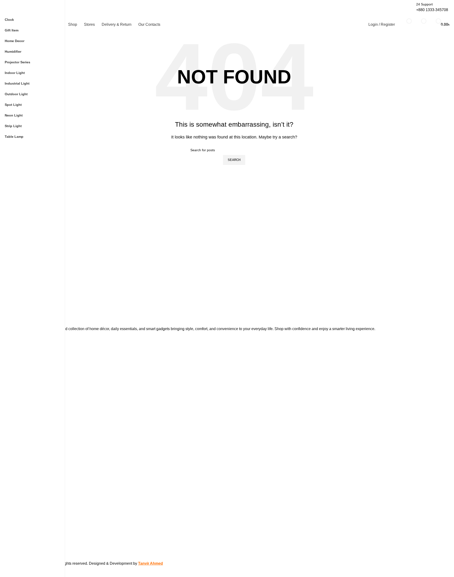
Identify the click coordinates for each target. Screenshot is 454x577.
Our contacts (27, 434)
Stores (22, 426)
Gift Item (24, 376)
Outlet (22, 450)
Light (21, 360)
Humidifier (25, 384)
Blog (21, 468)
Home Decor (27, 368)
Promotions (26, 418)
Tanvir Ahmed (150, 563)
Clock (22, 400)
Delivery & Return (31, 442)
